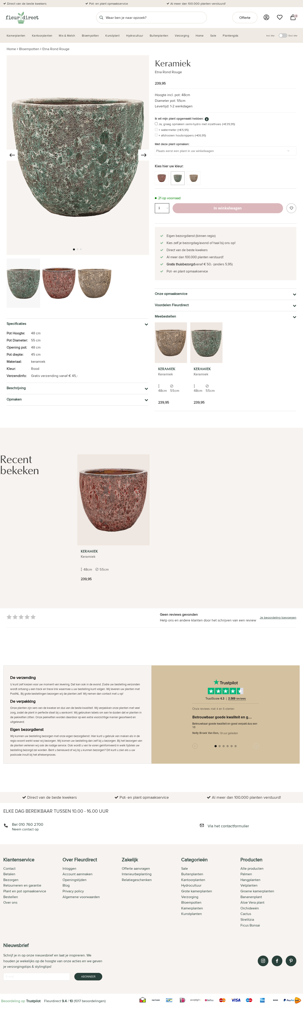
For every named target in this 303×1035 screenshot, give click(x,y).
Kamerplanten (192, 908)
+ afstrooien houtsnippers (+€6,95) (182, 135)
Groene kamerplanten (257, 891)
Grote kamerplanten (196, 891)
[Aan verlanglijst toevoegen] (291, 208)
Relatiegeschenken (137, 879)
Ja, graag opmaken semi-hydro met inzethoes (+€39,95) (197, 124)
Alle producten (252, 868)
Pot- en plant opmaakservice (108, 3)
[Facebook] (277, 961)
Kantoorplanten (193, 879)
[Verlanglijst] (279, 17)
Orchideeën (249, 908)
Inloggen (69, 868)
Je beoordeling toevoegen (278, 617)
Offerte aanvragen (136, 868)
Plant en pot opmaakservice (24, 891)
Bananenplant (251, 896)
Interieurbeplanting (137, 874)
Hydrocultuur (191, 885)
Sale (184, 868)
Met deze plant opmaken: (172, 144)
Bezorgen (10, 879)
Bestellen (10, 896)
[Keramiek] (171, 342)
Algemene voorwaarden (81, 896)
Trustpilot (33, 1000)
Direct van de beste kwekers (27, 3)
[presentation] (12, 155)
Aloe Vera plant (252, 902)
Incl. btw (270, 35)
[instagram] (263, 961)
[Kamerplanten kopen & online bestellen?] (21, 17)
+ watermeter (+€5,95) (174, 130)
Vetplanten (249, 885)
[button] (74, 249)
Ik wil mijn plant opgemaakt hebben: (179, 118)
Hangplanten (250, 879)
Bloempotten (29, 48)
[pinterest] (291, 961)
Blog (66, 885)
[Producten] (266, 17)
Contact (9, 868)
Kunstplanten (191, 913)
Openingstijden (75, 879)
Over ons (10, 902)
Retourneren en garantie (22, 885)
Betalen (9, 874)
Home (11, 48)
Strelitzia (247, 919)
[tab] (33, 892)
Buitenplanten (192, 874)
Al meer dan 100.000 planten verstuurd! (198, 3)
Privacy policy (73, 891)
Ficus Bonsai (250, 925)
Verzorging (189, 896)
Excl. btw (293, 35)
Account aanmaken (77, 874)
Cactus (245, 913)
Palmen (246, 874)
